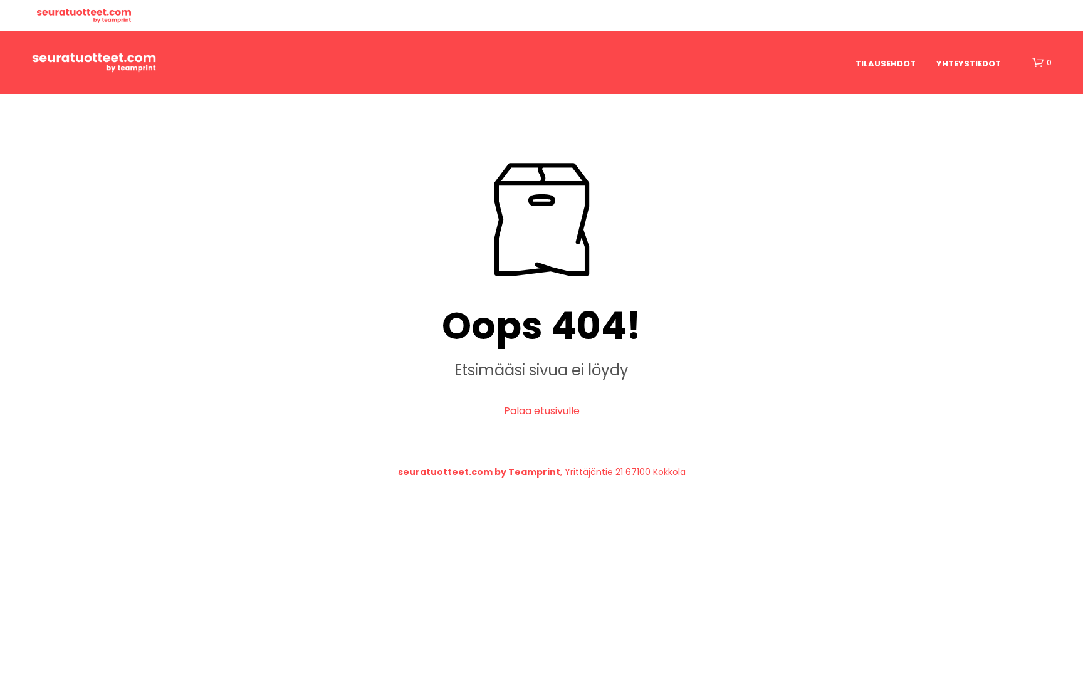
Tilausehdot (885, 64)
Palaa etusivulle (542, 411)
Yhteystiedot (968, 64)
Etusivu (84, 15)
